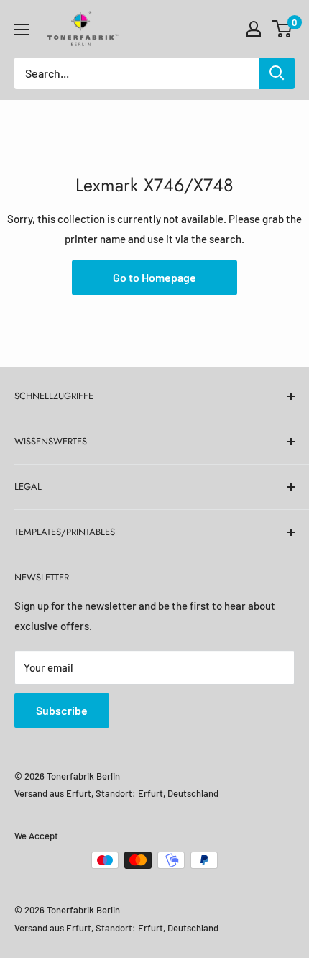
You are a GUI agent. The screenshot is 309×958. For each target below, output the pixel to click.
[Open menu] (21, 29)
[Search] (277, 73)
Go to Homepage (154, 277)
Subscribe (62, 710)
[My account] (253, 29)
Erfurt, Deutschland (178, 793)
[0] (283, 28)
